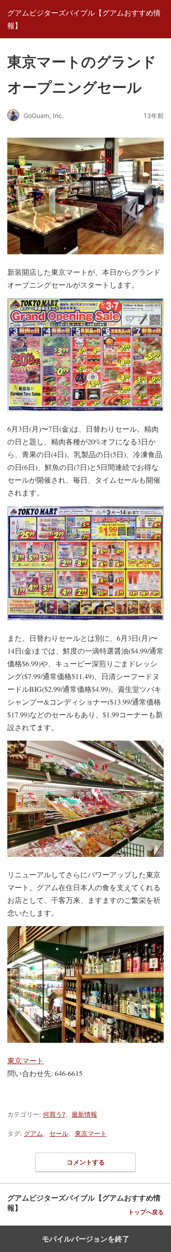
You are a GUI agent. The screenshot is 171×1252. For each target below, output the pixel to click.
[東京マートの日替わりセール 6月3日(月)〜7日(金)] (85, 416)
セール (58, 1133)
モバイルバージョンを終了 (86, 1238)
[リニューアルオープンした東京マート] (85, 259)
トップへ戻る (146, 1212)
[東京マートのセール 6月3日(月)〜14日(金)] (85, 625)
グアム (33, 1133)
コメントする (86, 1162)
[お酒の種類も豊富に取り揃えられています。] (85, 1047)
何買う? (54, 1114)
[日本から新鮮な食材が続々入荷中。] (85, 861)
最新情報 (84, 1114)
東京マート (25, 1060)
